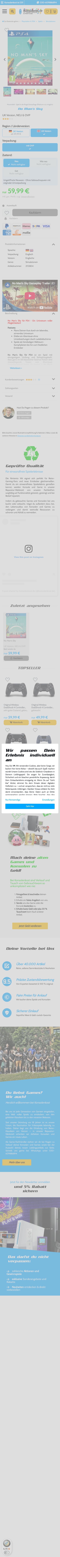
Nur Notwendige (12, 799)
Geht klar (30, 806)
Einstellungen (48, 799)
